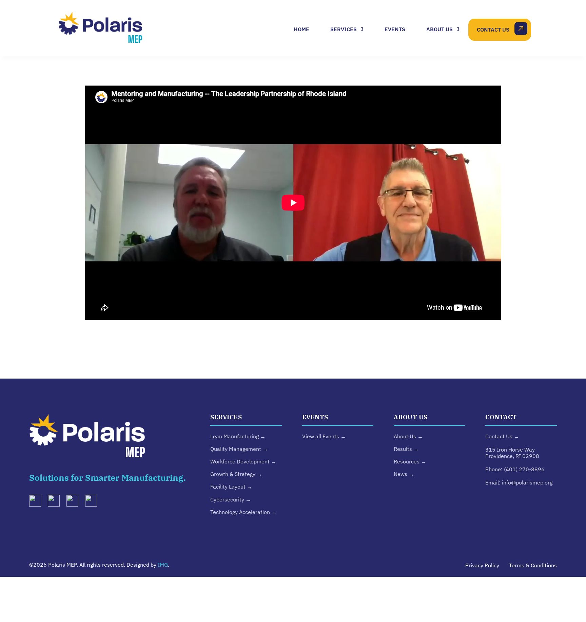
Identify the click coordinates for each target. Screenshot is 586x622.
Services (343, 29)
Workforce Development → (243, 461)
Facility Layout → (231, 486)
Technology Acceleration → (243, 512)
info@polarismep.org (527, 482)
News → (404, 474)
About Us (439, 29)
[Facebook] (93, 502)
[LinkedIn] (37, 502)
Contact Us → (502, 436)
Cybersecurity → (230, 499)
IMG (163, 564)
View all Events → (324, 436)
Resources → (410, 461)
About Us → (408, 436)
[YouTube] (74, 502)
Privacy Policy (482, 565)
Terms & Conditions (533, 565)
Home (301, 29)
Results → (406, 448)
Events (395, 29)
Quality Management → (239, 448)
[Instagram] (56, 502)
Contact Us (493, 29)
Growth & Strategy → (236, 474)
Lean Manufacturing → (238, 436)
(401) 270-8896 (524, 469)
